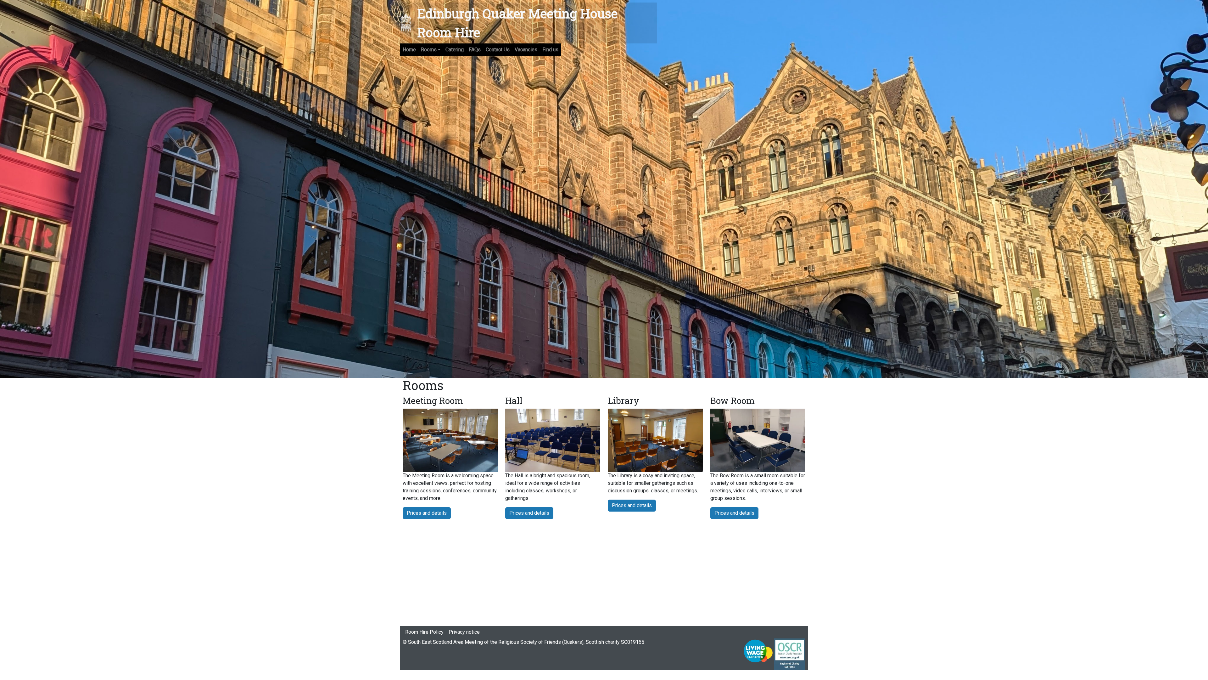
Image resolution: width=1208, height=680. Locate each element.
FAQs (475, 50)
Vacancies (526, 50)
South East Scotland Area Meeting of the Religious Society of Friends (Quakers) (496, 642)
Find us (550, 50)
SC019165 (632, 642)
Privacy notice (464, 632)
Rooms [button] (429, 50)
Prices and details (427, 513)
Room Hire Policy (424, 632)
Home (409, 50)
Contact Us (498, 50)
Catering (454, 50)
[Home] (408, 23)
